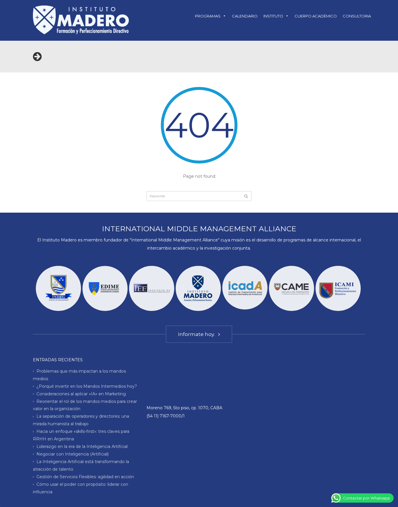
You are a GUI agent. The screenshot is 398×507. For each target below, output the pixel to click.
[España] (244, 287)
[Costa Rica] (151, 288)
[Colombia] (105, 288)
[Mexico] (338, 288)
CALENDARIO (245, 16)
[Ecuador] (58, 288)
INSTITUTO (273, 16)
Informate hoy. (197, 334)
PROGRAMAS (208, 16)
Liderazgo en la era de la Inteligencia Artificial (82, 446)
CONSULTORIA (357, 16)
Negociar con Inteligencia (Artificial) (72, 454)
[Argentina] (198, 288)
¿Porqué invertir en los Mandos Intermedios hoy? (86, 386)
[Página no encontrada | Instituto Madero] (81, 19)
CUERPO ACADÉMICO (316, 16)
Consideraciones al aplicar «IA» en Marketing (81, 393)
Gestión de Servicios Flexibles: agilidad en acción (85, 476)
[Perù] (291, 288)
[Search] (246, 196)
